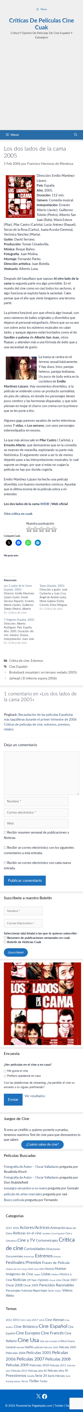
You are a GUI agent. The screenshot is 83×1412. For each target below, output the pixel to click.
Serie (51, 1291)
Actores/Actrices (35, 1228)
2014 (29, 1320)
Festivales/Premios (23, 1263)
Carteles (46, 1233)
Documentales (14, 1256)
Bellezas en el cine (27, 1233)
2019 (9, 1228)
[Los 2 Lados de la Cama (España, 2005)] (22, 599)
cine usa (44, 1341)
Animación (57, 1227)
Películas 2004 (15, 1353)
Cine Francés (52, 1333)
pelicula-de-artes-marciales (23, 1194)
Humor (60, 1269)
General (11, 1347)
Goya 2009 (39, 1269)
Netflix (29, 1347)
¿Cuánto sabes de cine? (42, 1144)
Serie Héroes (56, 1376)
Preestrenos (16, 1376)
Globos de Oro (13, 1269)
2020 (16, 1228)
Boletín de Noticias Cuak (23, 942)
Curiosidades (34, 1249)
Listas (45, 1274)
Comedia (53, 1341)
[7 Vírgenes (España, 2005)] (22, 631)
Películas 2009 (17, 1365)
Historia (49, 1269)
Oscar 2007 (69, 1280)
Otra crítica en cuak (18, 513)
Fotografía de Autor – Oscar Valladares (31, 1166)
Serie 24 (41, 1375)
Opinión (43, 1280)
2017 (35, 1320)
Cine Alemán (54, 1320)
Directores (53, 1249)
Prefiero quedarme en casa (24, 1075)
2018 (41, 1320)
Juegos (37, 1274)
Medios (55, 1274)
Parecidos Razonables (56, 1285)
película (39, 1347)
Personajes (13, 1290)
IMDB (44, 504)
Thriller (34, 1381)
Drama (71, 1341)
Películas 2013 (19, 1371)
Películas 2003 (67, 1347)
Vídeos (67, 1290)
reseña (30, 1376)
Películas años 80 (37, 1371)
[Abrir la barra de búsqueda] (75, 135)
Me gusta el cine (17, 1070)
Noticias (19, 1280)
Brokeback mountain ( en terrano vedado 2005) (43, 672)
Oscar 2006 (55, 1280)
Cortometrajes (47, 1240)
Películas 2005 (38, 1353)
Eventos (57, 1257)
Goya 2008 (27, 1269)
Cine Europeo (28, 1333)
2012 (9, 1320)
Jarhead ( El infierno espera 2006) (33, 678)
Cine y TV (26, 1240)
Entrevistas (29, 1257)
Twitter (59, 1405)
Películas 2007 (30, 1359)
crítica (62, 1341)
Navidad (20, 1347)
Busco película (14, 1200)
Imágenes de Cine (19, 1274)
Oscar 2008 (14, 1285)
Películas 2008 (58, 1359)
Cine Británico (26, 1327)
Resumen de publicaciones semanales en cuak (38, 937)
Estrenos (37, 660)
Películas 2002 (50, 1347)
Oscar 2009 (30, 1285)
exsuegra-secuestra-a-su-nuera (25, 1188)
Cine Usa (28, 1340)
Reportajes (40, 1290)
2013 (16, 1320)
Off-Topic (32, 1280)
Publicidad (26, 1290)
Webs (10, 1295)
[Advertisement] (41, 87)
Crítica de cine (19, 660)
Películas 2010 (39, 1365)
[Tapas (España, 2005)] (57, 597)
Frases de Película (55, 1263)
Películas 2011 (58, 1365)
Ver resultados (35, 1096)
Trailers (57, 1291)
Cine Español (18, 666)
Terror (24, 1381)
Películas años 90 (58, 1371)
